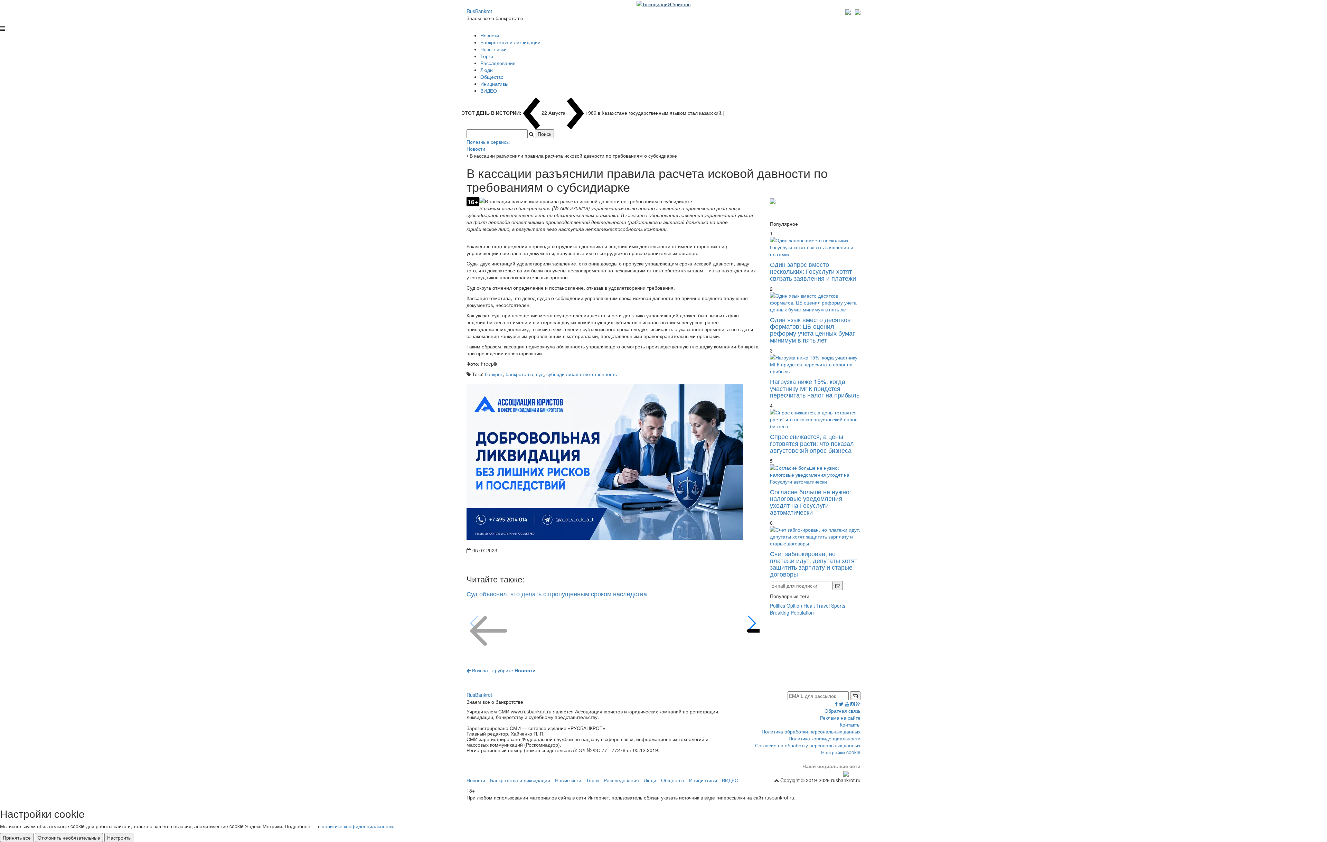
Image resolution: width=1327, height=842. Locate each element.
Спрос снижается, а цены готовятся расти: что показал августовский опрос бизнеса (812, 443)
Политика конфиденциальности (824, 738)
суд (540, 374)
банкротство (519, 374)
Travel (823, 605)
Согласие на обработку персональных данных (807, 745)
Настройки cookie (840, 752)
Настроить (119, 837)
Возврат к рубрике (503, 670)
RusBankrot (479, 11)
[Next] (751, 623)
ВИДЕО (488, 90)
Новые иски (493, 49)
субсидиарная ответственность (581, 374)
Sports (838, 605)
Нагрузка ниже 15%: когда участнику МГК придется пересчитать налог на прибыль (814, 388)
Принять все (17, 837)
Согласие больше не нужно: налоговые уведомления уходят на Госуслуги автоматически (810, 501)
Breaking (779, 612)
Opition (794, 605)
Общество (491, 76)
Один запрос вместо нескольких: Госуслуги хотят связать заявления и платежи (813, 271)
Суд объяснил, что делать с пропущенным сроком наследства (557, 593)
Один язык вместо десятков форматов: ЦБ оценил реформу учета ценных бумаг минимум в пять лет (812, 329)
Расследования (498, 62)
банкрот (494, 374)
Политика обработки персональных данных (811, 731)
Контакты (850, 724)
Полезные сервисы (488, 141)
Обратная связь (842, 710)
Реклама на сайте (840, 717)
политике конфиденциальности (357, 826)
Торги (486, 56)
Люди (486, 69)
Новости (489, 35)
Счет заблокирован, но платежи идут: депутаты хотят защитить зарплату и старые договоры (813, 563)
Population (802, 612)
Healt (809, 605)
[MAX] (849, 11)
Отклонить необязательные (69, 837)
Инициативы (494, 83)
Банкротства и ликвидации (510, 42)
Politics (777, 605)
